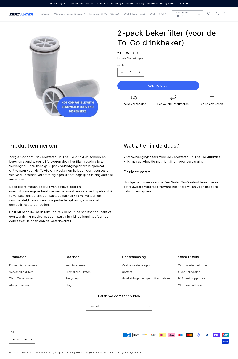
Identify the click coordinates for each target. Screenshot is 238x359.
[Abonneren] (148, 306)
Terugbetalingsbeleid (129, 352)
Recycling (72, 278)
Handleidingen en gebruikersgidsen (146, 278)
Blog (69, 285)
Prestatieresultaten (78, 271)
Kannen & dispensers (23, 265)
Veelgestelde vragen (136, 265)
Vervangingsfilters (21, 271)
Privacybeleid (75, 352)
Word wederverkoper (192, 265)
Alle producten (19, 285)
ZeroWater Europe (30, 352)
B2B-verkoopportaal (191, 278)
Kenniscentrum (75, 265)
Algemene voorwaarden (99, 352)
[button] (209, 13)
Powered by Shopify (52, 352)
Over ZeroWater (189, 271)
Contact (127, 271)
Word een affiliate (190, 285)
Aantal (121, 64)
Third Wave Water (21, 278)
